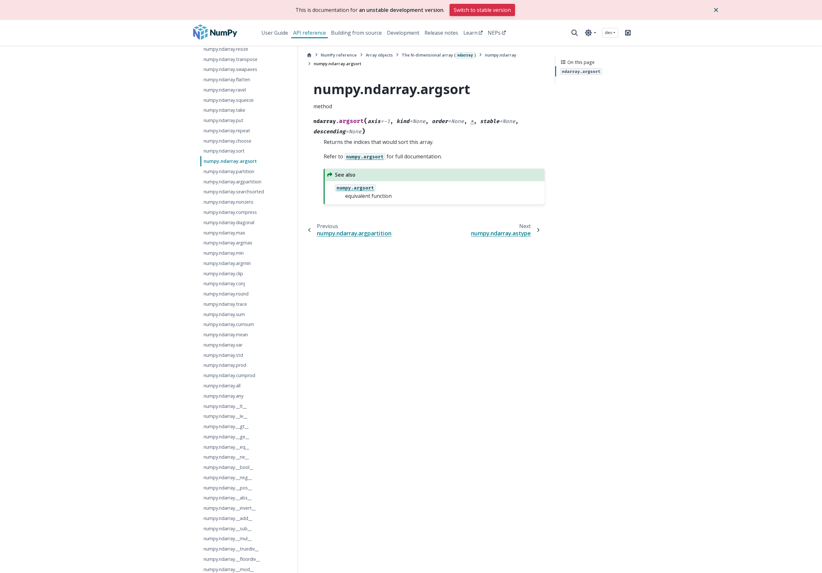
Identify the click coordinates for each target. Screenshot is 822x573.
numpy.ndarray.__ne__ (226, 457)
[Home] (309, 55)
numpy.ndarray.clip (223, 273)
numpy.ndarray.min (224, 253)
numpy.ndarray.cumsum (229, 324)
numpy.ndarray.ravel (225, 90)
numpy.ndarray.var (223, 345)
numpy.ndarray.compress (230, 212)
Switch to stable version (482, 9)
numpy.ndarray (500, 55)
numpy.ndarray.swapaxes (230, 69)
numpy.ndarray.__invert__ (230, 508)
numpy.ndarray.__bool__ (228, 467)
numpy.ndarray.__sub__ (227, 528)
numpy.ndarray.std (223, 355)
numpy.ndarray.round (226, 294)
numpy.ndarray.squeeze (229, 100)
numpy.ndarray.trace (225, 304)
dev (608, 32)
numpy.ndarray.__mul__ (227, 538)
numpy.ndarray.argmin (227, 263)
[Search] (575, 32)
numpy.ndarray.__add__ (228, 518)
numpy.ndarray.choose (227, 141)
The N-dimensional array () (439, 55)
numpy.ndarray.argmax (228, 243)
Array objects (379, 55)
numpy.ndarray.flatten (227, 79)
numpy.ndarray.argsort (230, 161)
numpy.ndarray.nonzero (228, 202)
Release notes (441, 32)
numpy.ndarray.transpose (231, 59)
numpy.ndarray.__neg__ (228, 477)
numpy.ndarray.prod (225, 365)
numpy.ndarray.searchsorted (234, 192)
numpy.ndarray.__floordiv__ (232, 559)
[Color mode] (590, 32)
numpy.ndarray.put (223, 120)
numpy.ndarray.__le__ (225, 416)
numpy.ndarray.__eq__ (226, 447)
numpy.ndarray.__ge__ (226, 437)
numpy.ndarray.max (224, 233)
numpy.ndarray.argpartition (232, 182)
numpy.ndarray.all (222, 386)
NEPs (494, 32)
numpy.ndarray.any (223, 396)
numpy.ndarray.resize (226, 49)
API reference (309, 32)
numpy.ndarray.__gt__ (226, 426)
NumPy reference (339, 55)
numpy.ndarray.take (224, 110)
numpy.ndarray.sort (224, 151)
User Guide (274, 32)
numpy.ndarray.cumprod (229, 375)
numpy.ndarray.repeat (227, 131)
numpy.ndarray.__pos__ (228, 488)
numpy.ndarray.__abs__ (227, 498)
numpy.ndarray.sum (224, 314)
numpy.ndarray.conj (224, 283)
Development (403, 32)
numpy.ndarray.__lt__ (225, 406)
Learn (470, 32)
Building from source (356, 32)
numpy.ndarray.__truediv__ (231, 549)
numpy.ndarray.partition (229, 171)
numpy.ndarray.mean (226, 334)
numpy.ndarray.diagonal (229, 222)
